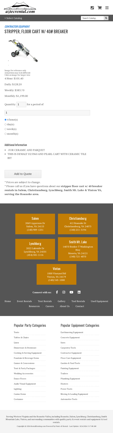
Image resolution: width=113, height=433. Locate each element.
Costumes (18, 399)
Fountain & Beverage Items (26, 358)
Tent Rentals (45, 301)
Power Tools (66, 389)
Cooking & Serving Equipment (28, 353)
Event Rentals (24, 301)
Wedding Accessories (23, 373)
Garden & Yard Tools (70, 363)
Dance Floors (20, 379)
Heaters (64, 384)
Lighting (17, 389)
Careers (50, 306)
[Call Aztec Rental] (92, 7)
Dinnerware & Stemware (25, 348)
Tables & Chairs (21, 337)
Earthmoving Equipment (72, 332)
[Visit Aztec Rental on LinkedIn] (79, 292)
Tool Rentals (78, 301)
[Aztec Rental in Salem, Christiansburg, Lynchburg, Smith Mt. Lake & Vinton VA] (20, 12)
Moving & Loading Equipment (74, 394)
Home (8, 301)
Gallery (61, 301)
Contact (79, 306)
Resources (34, 306)
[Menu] (107, 7)
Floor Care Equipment (71, 358)
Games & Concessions (24, 363)
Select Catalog (14, 18)
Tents (16, 332)
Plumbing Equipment (70, 379)
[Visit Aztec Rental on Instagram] (63, 292)
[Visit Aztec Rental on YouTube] (71, 292)
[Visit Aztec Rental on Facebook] (57, 292)
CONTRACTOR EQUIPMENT (17, 26)
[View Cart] (100, 7)
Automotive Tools (69, 399)
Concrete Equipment (70, 337)
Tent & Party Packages (24, 368)
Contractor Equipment (71, 353)
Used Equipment (99, 301)
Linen (16, 343)
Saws (63, 343)
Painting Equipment (70, 368)
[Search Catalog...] (106, 18)
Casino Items (20, 394)
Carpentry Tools (68, 348)
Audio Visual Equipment (25, 384)
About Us (64, 306)
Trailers (64, 373)
